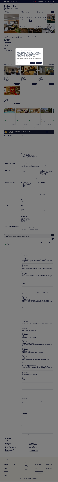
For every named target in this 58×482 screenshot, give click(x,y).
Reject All (32, 62)
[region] (29, 56)
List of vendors (19, 59)
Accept (39, 62)
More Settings (20, 62)
